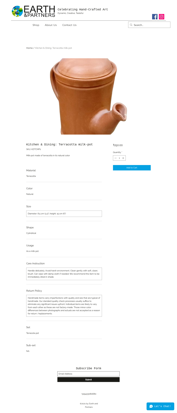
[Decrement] (115, 158)
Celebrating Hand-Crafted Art (83, 9)
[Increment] (123, 158)
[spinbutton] (119, 158)
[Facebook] (155, 16)
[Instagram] (161, 16)
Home (29, 48)
